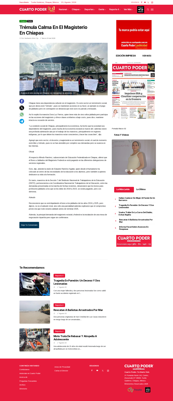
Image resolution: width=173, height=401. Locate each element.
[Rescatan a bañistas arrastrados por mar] (34, 312)
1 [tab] (126, 125)
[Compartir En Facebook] (21, 103)
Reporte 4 (114, 9)
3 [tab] (136, 125)
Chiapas (75, 9)
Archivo (22, 385)
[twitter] (148, 2)
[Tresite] (135, 390)
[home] (37, 9)
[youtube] (145, 2)
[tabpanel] (134, 96)
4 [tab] (141, 125)
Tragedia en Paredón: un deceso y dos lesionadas (136, 206)
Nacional (63, 9)
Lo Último (141, 189)
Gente (101, 9)
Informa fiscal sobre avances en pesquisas (134, 228)
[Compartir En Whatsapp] (21, 116)
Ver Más (127, 9)
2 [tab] (131, 125)
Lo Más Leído (123, 189)
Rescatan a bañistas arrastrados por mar (78, 310)
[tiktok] (152, 2)
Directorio (23, 389)
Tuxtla (30, 21)
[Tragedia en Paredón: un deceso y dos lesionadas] (34, 284)
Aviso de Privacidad (62, 367)
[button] (134, 91)
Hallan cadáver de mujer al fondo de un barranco (137, 199)
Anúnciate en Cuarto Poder (29, 373)
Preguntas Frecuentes (28, 381)
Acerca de (23, 377)
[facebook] (141, 2)
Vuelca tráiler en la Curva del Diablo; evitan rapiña (135, 213)
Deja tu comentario (29, 225)
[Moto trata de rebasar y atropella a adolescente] (34, 339)
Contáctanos (24, 369)
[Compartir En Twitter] (21, 109)
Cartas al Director (61, 371)
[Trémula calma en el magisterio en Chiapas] (63, 69)
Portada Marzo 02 (119, 129)
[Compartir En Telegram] (21, 123)
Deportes (89, 9)
